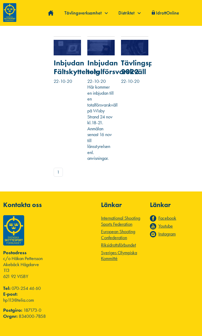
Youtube (165, 226)
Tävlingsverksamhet (83, 13)
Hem (51, 13)
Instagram (167, 234)
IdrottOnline (167, 13)
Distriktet (126, 13)
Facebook (167, 218)
